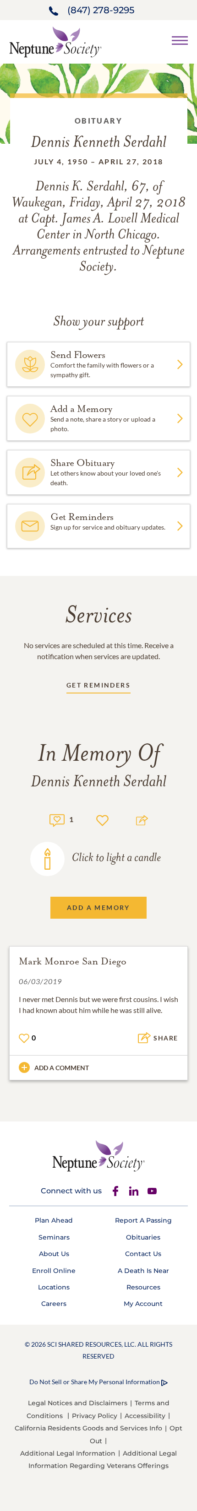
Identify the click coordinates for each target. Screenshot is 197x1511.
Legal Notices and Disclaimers (77, 1403)
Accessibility (145, 1416)
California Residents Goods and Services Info (88, 1428)
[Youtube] (152, 1191)
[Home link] (55, 41)
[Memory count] (57, 819)
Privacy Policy (94, 1416)
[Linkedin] (133, 1191)
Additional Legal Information (67, 1453)
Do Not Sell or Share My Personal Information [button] (94, 1382)
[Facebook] (115, 1191)
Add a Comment (61, 1068)
